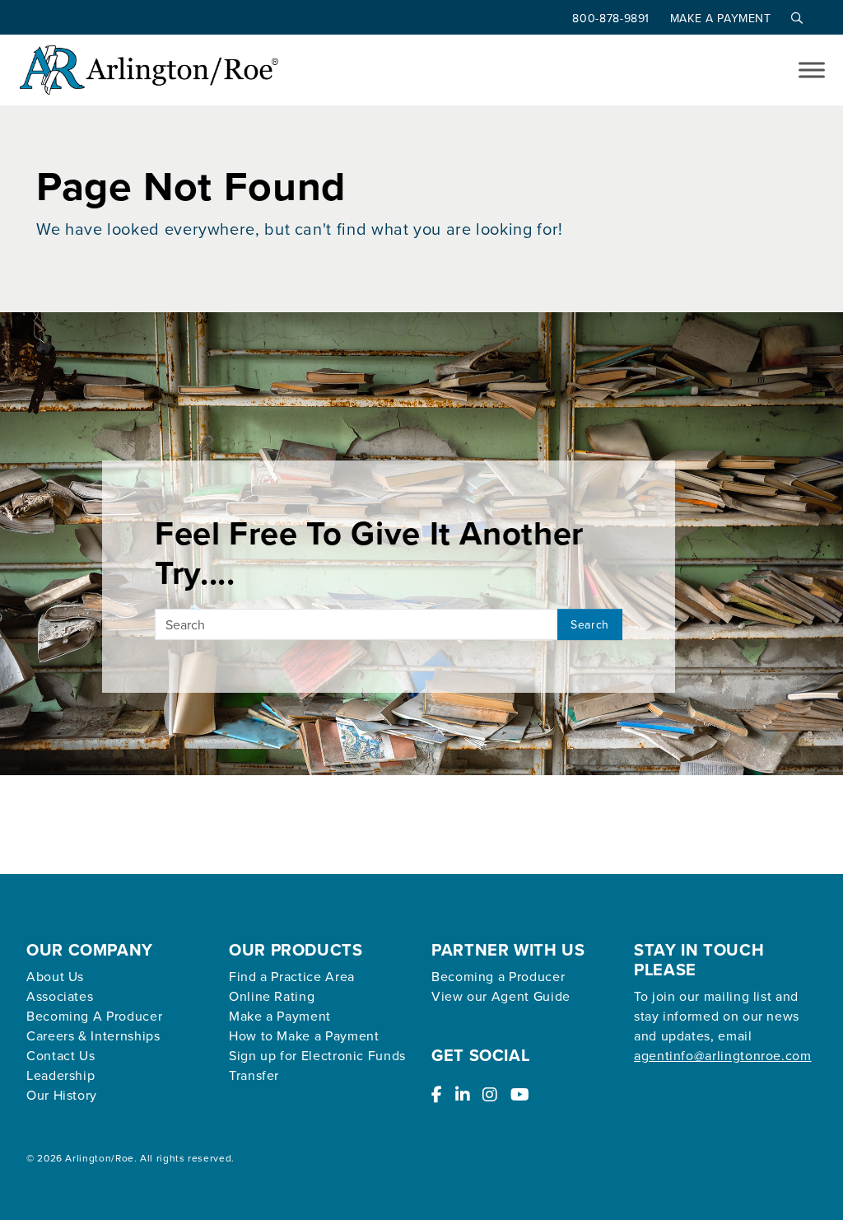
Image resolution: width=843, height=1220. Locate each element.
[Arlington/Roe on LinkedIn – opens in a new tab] (463, 1094)
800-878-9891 (612, 18)
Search (590, 624)
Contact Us (60, 1055)
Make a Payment (722, 18)
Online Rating (271, 996)
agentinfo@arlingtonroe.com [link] (723, 1055)
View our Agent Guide (501, 996)
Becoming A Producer (94, 1016)
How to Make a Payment (304, 1035)
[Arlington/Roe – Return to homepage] (149, 70)
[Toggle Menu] (812, 69)
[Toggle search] (793, 18)
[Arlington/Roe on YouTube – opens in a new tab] (520, 1094)
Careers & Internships (93, 1035)
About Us (55, 976)
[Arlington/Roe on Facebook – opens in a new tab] (437, 1094)
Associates (59, 996)
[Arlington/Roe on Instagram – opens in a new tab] (490, 1094)
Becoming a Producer (498, 976)
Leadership (60, 1075)
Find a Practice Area (292, 976)
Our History (61, 1095)
